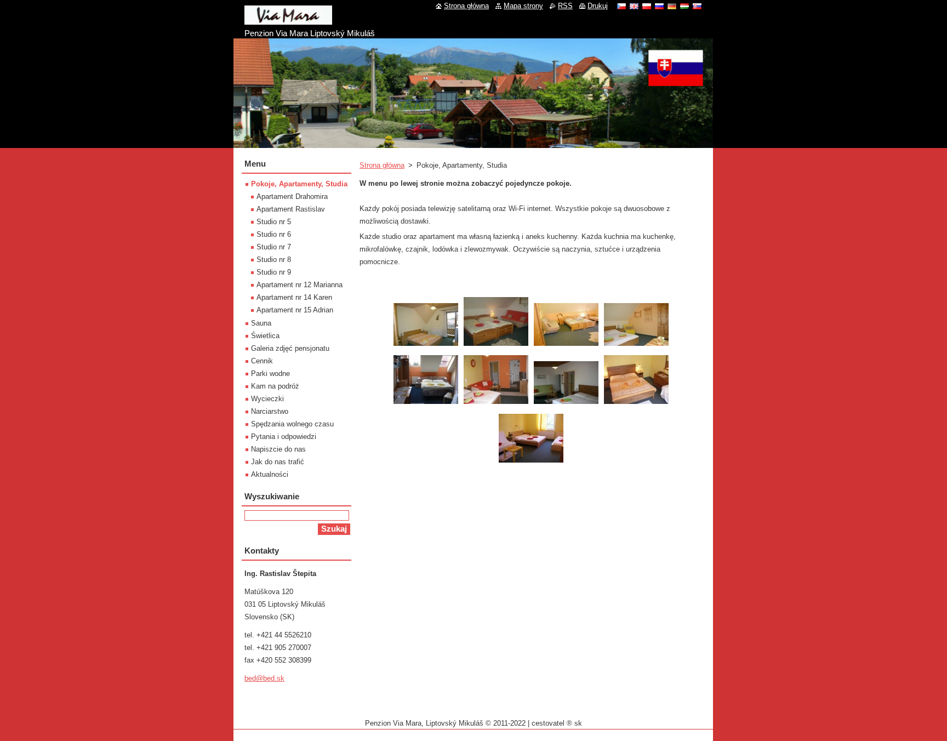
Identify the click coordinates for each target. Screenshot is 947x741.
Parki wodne (270, 373)
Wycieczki (267, 399)
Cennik (262, 361)
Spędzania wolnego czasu (292, 424)
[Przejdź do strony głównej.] (288, 20)
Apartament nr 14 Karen (294, 297)
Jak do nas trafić (277, 462)
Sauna (261, 323)
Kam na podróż (275, 386)
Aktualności (269, 474)
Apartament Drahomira (292, 196)
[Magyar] (684, 6)
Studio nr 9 (273, 272)
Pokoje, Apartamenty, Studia (299, 184)
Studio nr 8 (273, 259)
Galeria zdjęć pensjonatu (290, 348)
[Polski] (646, 6)
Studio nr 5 (273, 222)
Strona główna (382, 165)
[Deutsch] (672, 6)
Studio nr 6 (273, 234)
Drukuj (597, 6)
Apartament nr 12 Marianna (299, 285)
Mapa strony (523, 6)
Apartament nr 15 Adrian (294, 310)
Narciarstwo (269, 411)
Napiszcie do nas (278, 449)
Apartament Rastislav (290, 209)
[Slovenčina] (697, 6)
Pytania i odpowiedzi (283, 436)
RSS (565, 6)
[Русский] (659, 6)
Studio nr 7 (273, 247)
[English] (634, 6)
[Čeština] (621, 6)
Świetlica (265, 336)
